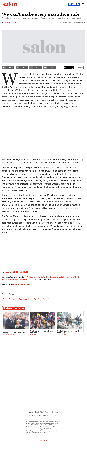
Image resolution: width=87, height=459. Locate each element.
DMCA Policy (43, 440)
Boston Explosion (9, 299)
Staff (42, 412)
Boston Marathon (25, 299)
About (36, 412)
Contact (48, 412)
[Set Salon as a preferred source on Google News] (69, 67)
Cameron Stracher (12, 23)
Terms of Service (35, 415)
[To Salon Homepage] (10, 4)
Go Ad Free (54, 415)
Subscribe (74, 4)
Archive (45, 415)
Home (30, 412)
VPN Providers (43, 437)
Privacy (55, 412)
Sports (45, 299)
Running (37, 299)
